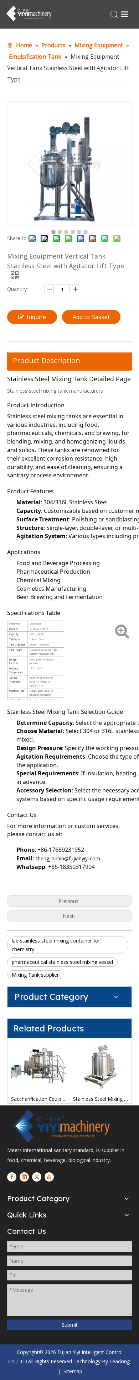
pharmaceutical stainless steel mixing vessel (62, 962)
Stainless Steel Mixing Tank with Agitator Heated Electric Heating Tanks (100, 1098)
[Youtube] (49, 1177)
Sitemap (72, 1371)
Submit (70, 1324)
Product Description (46, 360)
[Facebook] (11, 1177)
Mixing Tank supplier (35, 974)
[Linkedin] (24, 1177)
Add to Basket (91, 317)
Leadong (119, 1361)
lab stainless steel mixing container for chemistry (56, 944)
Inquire (36, 317)
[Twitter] (36, 1177)
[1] (60, 1126)
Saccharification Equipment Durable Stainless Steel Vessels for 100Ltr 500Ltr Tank (38, 1098)
